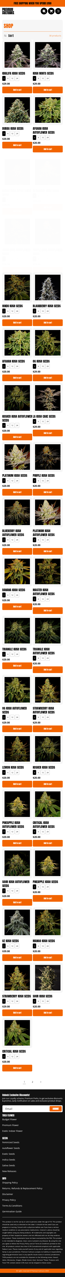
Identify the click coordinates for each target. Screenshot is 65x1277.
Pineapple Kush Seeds (45, 882)
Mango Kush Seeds (44, 941)
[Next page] (40, 1082)
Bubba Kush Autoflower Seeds (16, 193)
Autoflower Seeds (11, 1148)
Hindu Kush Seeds (12, 306)
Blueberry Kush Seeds (46, 191)
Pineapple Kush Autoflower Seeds (13, 825)
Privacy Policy (9, 1199)
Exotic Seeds (8, 1153)
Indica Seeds (8, 1159)
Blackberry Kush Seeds (47, 306)
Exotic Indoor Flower (12, 1130)
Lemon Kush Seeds (13, 767)
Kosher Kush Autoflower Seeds (17, 418)
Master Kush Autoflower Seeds (44, 592)
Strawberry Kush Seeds (16, 996)
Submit (56, 1108)
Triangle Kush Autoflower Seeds (44, 651)
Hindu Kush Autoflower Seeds (16, 252)
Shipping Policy (10, 1182)
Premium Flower (10, 1125)
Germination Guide (12, 1211)
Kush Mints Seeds (43, 73)
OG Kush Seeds (41, 361)
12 (12, 78)
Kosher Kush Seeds (44, 767)
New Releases (9, 1171)
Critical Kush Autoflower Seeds (44, 825)
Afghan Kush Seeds (13, 361)
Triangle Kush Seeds (14, 649)
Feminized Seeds (10, 1142)
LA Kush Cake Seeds (44, 416)
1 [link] (24, 1081)
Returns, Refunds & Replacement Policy (22, 1188)
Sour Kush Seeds (42, 996)
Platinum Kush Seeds (14, 476)
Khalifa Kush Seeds (13, 73)
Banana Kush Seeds (13, 590)
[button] (44, 11)
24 (17, 78)
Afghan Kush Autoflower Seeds (44, 130)
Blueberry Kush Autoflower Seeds (13, 533)
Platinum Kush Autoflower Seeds (44, 533)
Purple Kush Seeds (44, 476)
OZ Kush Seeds (10, 941)
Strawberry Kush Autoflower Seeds (44, 710)
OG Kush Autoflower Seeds (14, 710)
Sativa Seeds (8, 1165)
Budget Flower (9, 1119)
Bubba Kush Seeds (12, 129)
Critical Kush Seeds (14, 1051)
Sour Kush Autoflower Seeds (15, 884)
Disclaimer (7, 1194)
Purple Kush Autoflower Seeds (47, 252)
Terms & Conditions (12, 1205)
